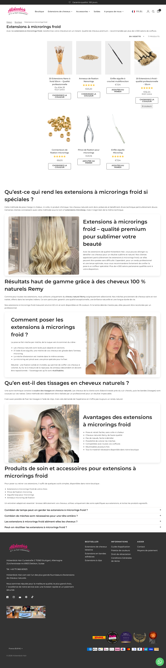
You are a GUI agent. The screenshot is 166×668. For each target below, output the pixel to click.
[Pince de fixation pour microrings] (88, 129)
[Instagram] (15, 597)
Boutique (39, 11)
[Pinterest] (28, 597)
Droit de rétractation (121, 554)
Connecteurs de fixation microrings (59, 151)
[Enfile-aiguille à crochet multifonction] (117, 58)
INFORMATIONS (119, 542)
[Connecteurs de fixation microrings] (59, 129)
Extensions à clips (93, 560)
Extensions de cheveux (59, 11)
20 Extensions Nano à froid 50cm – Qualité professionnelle (59, 81)
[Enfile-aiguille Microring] (117, 129)
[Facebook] (9, 597)
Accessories (82, 11)
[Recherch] (153, 11)
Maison (9, 22)
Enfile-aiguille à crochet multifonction (118, 80)
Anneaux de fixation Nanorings (88, 80)
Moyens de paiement (147, 550)
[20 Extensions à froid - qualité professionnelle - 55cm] (147, 58)
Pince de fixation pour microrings (88, 151)
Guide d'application (120, 546)
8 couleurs (147, 106)
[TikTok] (34, 597)
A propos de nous (113, 11)
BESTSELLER (91, 542)
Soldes (97, 11)
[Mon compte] (148, 11)
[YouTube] (22, 597)
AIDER (140, 542)
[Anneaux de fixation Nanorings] (88, 58)
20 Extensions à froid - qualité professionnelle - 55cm (147, 81)
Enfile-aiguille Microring (118, 151)
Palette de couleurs (120, 550)
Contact (141, 546)
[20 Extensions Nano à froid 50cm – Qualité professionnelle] (59, 58)
